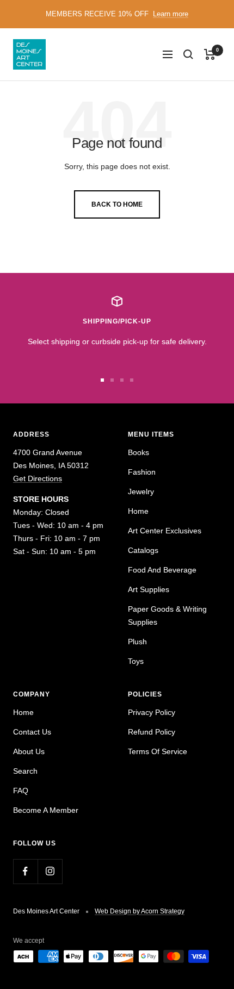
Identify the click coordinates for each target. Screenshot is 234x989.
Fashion (142, 472)
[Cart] (209, 54)
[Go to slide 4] (131, 380)
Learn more (170, 14)
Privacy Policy (151, 712)
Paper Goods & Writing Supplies (167, 615)
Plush (137, 641)
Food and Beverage (162, 569)
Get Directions (37, 478)
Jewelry (141, 491)
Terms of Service (157, 751)
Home (138, 511)
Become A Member (45, 810)
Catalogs (143, 550)
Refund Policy (151, 731)
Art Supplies (148, 589)
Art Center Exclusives (164, 530)
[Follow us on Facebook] (25, 871)
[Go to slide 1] (102, 380)
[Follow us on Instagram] (50, 871)
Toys (136, 661)
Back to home (117, 204)
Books (138, 452)
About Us (29, 751)
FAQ (20, 790)
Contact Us (32, 731)
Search (25, 771)
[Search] (188, 54)
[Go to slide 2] (112, 380)
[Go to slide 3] (122, 380)
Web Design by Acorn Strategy (139, 911)
